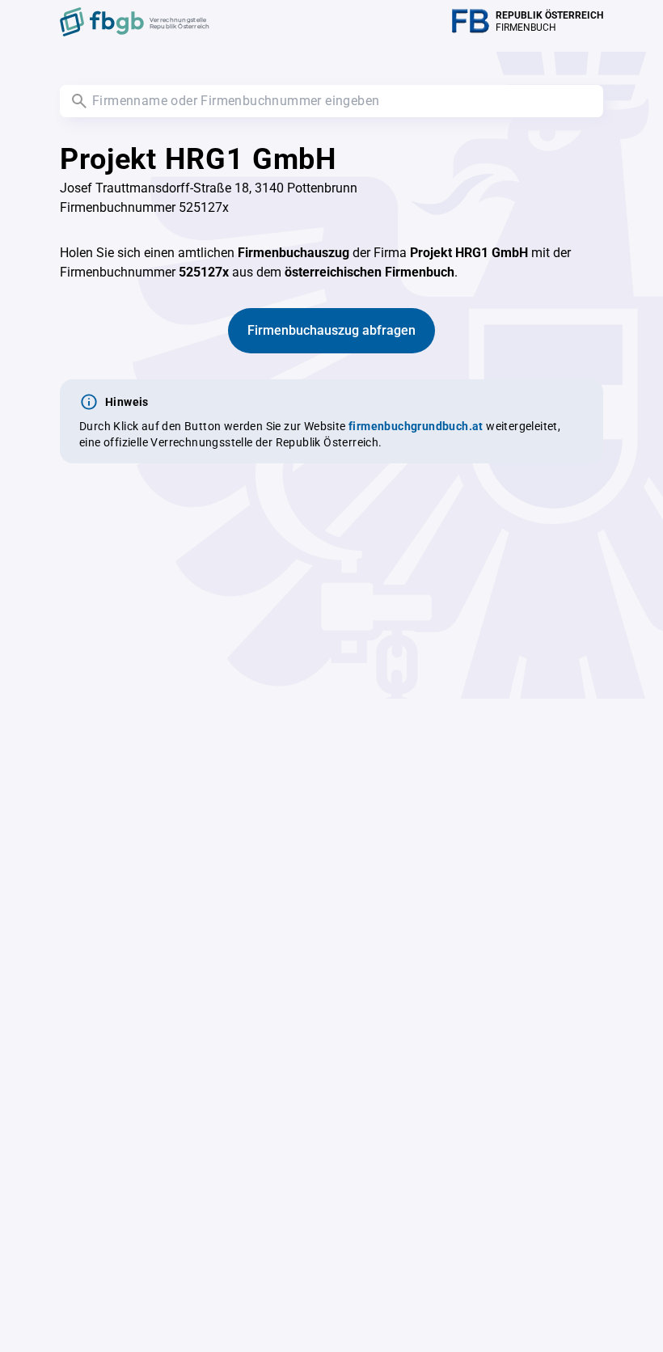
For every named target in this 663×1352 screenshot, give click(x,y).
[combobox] (331, 101)
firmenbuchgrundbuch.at (416, 426)
